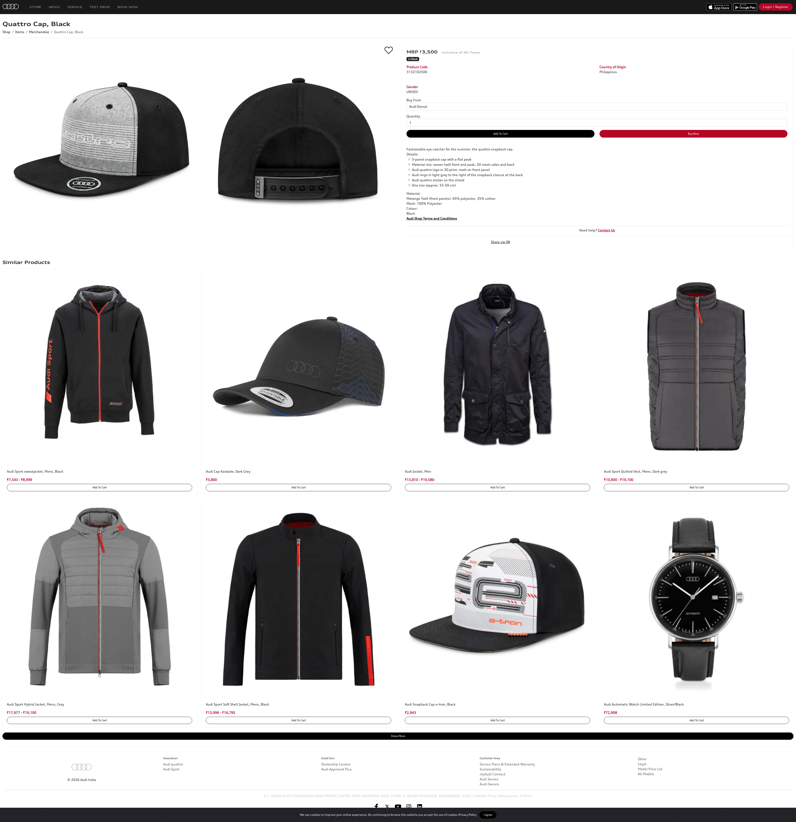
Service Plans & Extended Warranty (507, 764)
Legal (642, 764)
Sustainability (490, 769)
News (54, 7)
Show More (398, 736)
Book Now (128, 7)
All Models (646, 774)
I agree (488, 814)
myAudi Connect (492, 774)
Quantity (413, 116)
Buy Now (693, 133)
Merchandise (39, 32)
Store (35, 7)
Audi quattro (173, 764)
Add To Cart (500, 133)
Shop (6, 32)
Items (19, 32)
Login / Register (775, 6)
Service (74, 7)
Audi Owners (489, 784)
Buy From (413, 100)
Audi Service (489, 779)
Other (642, 759)
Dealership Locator (336, 764)
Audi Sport (171, 769)
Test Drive (100, 7)
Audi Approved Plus (336, 769)
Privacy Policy (467, 814)
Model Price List (650, 769)
